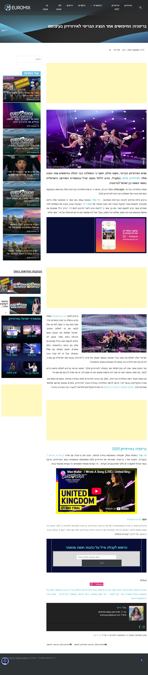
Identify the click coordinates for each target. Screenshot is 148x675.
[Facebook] (139, 627)
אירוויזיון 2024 (100, 645)
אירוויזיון (128, 5)
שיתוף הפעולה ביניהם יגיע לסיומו (118, 387)
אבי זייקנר (97, 635)
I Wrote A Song (55, 455)
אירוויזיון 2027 (115, 7)
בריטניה (56, 645)
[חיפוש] (141, 7)
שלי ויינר (116, 50)
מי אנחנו (45, 7)
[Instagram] (143, 627)
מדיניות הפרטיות (8, 658)
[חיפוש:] (29, 59)
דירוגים (70, 5)
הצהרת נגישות (22, 658)
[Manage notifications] (141, 660)
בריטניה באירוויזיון (87, 645)
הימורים (81, 5)
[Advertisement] (96, 83)
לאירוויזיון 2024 (131, 178)
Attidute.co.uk (59, 316)
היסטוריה (96, 5)
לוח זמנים (58, 7)
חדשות (76, 645)
